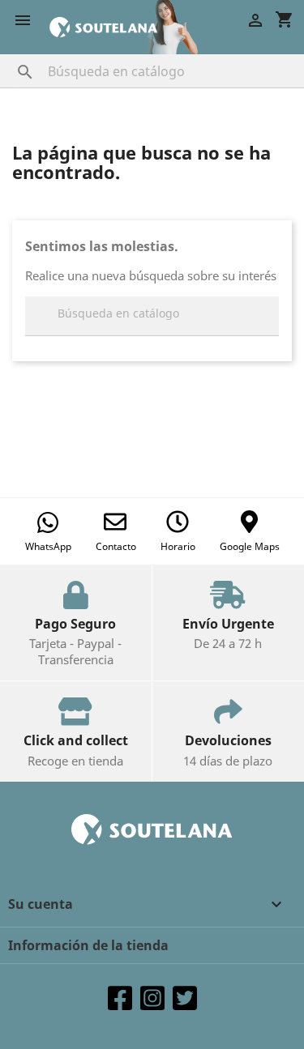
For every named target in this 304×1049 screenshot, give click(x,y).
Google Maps (250, 546)
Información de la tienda (88, 945)
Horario (178, 546)
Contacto (116, 546)
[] (9, 56)
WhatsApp (48, 546)
